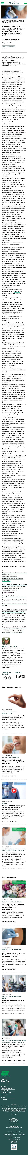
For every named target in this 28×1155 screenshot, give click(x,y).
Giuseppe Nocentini (12, 40)
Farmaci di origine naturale (12, 902)
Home (3, 20)
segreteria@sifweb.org (14, 1124)
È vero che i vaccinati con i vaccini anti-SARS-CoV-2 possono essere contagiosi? (13, 1046)
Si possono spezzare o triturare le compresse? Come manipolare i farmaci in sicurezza (13, 717)
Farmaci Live (4, 1095)
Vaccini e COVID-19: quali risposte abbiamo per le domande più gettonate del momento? (13, 807)
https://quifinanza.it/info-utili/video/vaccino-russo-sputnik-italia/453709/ (12, 578)
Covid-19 (4, 49)
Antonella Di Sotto (9, 776)
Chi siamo (4, 1099)
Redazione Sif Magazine (10, 821)
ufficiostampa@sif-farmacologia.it (14, 1127)
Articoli (3, 1086)
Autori (3, 1097)
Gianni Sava (21, 869)
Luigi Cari (5, 1013)
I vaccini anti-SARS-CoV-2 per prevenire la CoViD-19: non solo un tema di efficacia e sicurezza (13, 854)
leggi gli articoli (6, 667)
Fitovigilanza (5, 1090)
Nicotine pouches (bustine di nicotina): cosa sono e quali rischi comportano (13, 761)
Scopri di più (14, 1114)
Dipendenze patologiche (10, 757)
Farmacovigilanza (6, 1088)
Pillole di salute (6, 1093)
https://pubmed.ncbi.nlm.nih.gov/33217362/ (15, 596)
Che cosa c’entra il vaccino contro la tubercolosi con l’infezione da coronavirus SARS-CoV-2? (13, 955)
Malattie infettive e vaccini (8, 46)
